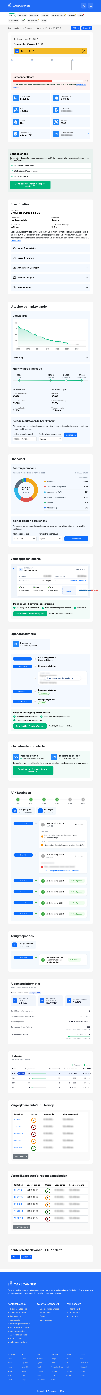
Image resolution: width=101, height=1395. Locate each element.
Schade (80, 15)
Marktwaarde (34, 15)
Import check (16, 1338)
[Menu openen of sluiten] (90, 6)
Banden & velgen (25, 277)
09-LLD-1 (18, 1140)
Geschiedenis (24, 287)
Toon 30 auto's (21, 1227)
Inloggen (73, 1316)
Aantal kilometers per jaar (50, 434)
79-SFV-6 (18, 1218)
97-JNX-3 (18, 1204)
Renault (82, 1371)
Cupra (10, 1359)
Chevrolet (29, 28)
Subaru (68, 1375)
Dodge (53, 1359)
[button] (66, 497)
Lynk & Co (25, 1367)
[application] (50, 335)
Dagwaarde (15, 1316)
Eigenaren (72, 15)
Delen (85, 28)
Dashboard (74, 1309)
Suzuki (82, 1375)
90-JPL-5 (18, 1119)
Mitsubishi (83, 1367)
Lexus (10, 1367)
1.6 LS (47, 28)
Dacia (24, 1359)
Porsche (69, 1371)
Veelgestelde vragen (49, 1309)
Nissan (10, 1371)
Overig (44, 20)
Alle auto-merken (18, 1342)
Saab (9, 1375)
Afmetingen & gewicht (28, 268)
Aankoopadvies (17, 1331)
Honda (10, 1363)
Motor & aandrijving (26, 248)
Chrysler (69, 1354)
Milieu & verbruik (25, 258)
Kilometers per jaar (21, 534)
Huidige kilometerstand (23, 434)
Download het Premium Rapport (30, 185)
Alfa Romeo (12, 1354)
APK (23, 20)
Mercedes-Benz (57, 1367)
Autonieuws (45, 1312)
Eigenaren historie (18, 1309)
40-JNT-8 (18, 1197)
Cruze (39, 28)
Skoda (39, 1375)
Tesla (10, 1379)
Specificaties (22, 15)
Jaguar (39, 1363)
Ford (81, 1359)
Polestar (54, 1371)
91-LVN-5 (18, 1190)
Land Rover (84, 1363)
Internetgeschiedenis (20, 1323)
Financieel (45, 15)
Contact (43, 1316)
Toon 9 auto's (20, 1156)
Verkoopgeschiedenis (58, 15)
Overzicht (12, 15)
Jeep (53, 1363)
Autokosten (15, 1320)
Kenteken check (14, 28)
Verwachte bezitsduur (48, 534)
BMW (38, 1354)
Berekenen (71, 435)
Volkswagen (41, 1379)
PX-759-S (18, 1211)
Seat (23, 1375)
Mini (67, 1367)
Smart (53, 1375)
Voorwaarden (46, 1320)
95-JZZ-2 (18, 1147)
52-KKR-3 (18, 1133)
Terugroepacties (33, 20)
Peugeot (40, 1371)
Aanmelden (74, 1312)
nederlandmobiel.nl (78, 581)
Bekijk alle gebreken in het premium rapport (61, 871)
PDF (74, 28)
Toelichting (18, 357)
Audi (23, 1354)
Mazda (39, 1367)
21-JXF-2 (18, 1126)
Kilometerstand (13, 20)
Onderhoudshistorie (19, 1327)
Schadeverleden (18, 1312)
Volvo (53, 1379)
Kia (67, 1363)
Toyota (24, 1379)
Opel (24, 1371)
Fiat (67, 1359)
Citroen (82, 1354)
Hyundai (25, 1363)
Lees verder (16, 240)
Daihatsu (40, 1359)
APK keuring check (19, 1335)
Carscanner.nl (54, 1391)
